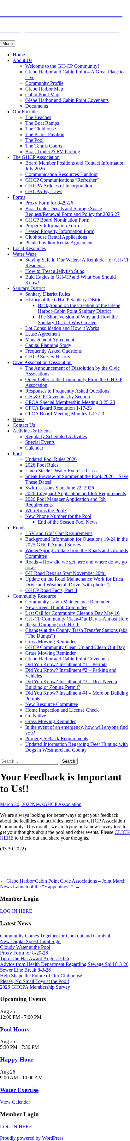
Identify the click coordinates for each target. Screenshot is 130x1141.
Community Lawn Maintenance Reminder (67, 601)
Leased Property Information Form (59, 231)
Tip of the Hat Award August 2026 (34, 958)
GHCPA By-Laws (43, 191)
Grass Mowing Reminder (50, 641)
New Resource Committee (51, 704)
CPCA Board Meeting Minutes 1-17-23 (64, 413)
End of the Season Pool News (68, 522)
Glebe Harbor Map (44, 88)
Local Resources (29, 248)
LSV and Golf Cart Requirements (58, 533)
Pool (17, 453)
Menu (8, 43)
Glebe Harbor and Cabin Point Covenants (67, 100)
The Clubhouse (40, 128)
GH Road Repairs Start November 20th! (65, 573)
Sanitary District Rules (47, 294)
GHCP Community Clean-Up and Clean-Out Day (75, 647)
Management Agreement (49, 339)
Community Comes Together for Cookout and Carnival (55, 935)
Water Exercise (19, 1090)
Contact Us (24, 425)
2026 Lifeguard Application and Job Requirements (75, 493)
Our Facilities (26, 111)
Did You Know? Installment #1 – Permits (66, 664)
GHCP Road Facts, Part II (51, 590)
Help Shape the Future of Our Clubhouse (41, 975)
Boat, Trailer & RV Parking (52, 151)
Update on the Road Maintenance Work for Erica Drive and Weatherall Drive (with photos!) (74, 581)
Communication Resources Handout (61, 174)
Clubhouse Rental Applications (56, 237)
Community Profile (44, 83)
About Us (22, 60)
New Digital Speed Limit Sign (30, 941)
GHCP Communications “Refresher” (62, 180)
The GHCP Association (36, 157)
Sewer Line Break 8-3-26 (25, 970)
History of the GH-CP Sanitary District (64, 299)
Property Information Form (52, 225)
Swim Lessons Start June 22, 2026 (59, 487)
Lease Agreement (42, 334)
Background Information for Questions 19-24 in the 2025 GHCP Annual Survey (76, 541)
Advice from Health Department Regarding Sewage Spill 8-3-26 (64, 964)
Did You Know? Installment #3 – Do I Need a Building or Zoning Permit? (71, 684)
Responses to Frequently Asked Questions (67, 391)
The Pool (34, 140)
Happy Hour (16, 1059)
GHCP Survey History (47, 356)
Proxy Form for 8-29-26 (49, 202)
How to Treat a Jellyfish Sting (55, 271)
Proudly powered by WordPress (31, 1138)
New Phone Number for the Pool (58, 516)
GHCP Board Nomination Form (57, 220)
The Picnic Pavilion (44, 134)
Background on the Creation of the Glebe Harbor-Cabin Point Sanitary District (79, 308)
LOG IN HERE (16, 911)
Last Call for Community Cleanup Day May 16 (72, 613)
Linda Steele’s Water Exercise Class (61, 470)
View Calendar (15, 1102)
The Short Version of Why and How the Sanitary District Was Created (78, 319)
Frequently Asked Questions (53, 351)
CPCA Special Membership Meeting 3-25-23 (70, 402)
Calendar (34, 448)
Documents (36, 106)
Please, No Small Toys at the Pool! (34, 981)
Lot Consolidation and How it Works (62, 328)
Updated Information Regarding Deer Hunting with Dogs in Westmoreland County (76, 747)
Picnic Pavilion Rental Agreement (58, 242)
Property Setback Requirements (56, 738)
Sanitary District (29, 288)
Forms (19, 197)
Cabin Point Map (42, 94)
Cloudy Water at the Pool (25, 947)
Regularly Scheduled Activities (56, 436)
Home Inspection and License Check (62, 710)
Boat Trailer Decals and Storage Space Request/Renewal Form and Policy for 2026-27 (72, 211)
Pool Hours (14, 1029)
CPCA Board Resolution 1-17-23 (58, 408)
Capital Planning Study (48, 345)
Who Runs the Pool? (46, 510)
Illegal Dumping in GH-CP (52, 624)
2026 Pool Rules (41, 465)
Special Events (40, 442)
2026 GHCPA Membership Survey (35, 987)
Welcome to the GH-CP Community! (62, 66)
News (18, 419)
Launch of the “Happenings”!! (46, 886)
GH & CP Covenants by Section (57, 396)
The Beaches (38, 117)
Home (19, 54)
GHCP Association (62, 804)
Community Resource (34, 596)
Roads (19, 527)
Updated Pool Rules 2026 (51, 459)
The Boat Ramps (42, 123)
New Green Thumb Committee (56, 607)
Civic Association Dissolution (42, 362)
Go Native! (36, 715)
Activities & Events (32, 430)
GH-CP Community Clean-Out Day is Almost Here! (77, 618)
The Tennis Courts (43, 145)
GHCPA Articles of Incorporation (58, 185)
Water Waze (25, 254)
